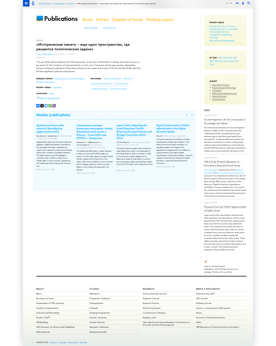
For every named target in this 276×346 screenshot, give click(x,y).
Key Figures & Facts (45, 298)
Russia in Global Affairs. (45, 54)
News (207, 110)
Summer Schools (97, 322)
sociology (214, 37)
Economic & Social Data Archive (210, 317)
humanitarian (232, 29)
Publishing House (203, 303)
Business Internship (98, 331)
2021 (221, 61)
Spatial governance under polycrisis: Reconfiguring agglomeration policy (50, 128)
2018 (236, 61)
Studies (94, 289)
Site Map (83, 342)
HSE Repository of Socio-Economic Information (217, 327)
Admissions (94, 293)
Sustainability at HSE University (50, 303)
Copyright (62, 342)
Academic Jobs (149, 317)
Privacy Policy (73, 342)
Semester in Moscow (99, 327)
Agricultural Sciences (220, 84)
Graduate (94, 308)
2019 (231, 61)
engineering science (218, 29)
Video (198, 322)
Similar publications (53, 114)
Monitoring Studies (151, 308)
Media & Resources (208, 289)
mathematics (227, 34)
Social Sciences (218, 99)
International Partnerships (47, 312)
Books (88, 19)
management (215, 34)
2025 (230, 57)
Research (149, 289)
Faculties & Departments (47, 308)
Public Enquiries (43, 331)
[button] (107, 119)
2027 (220, 57)
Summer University (98, 317)
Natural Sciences (219, 96)
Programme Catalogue (100, 298)
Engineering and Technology (224, 87)
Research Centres (151, 298)
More (212, 64)
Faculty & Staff (43, 317)
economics (231, 26)
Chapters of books (127, 19)
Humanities (217, 90)
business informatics (218, 26)
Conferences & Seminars (154, 312)
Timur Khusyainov (211, 169)
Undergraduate (96, 303)
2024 (235, 57)
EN (231, 3)
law (227, 31)
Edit (245, 342)
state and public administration (222, 40)
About (40, 289)
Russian (51, 93)
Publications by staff (205, 293)
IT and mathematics (218, 31)
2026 (225, 57)
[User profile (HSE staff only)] (243, 3)
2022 (216, 61)
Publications (60, 18)
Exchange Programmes (100, 312)
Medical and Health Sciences (224, 93)
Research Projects (151, 303)
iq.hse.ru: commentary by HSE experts (213, 308)
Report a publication (91, 28)
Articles (102, 19)
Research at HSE (109, 28)
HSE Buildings (42, 322)
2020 (226, 61)
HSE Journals (202, 298)
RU (228, 3)
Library (199, 312)
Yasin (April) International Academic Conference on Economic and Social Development (166, 323)
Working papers (160, 19)
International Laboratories (154, 293)
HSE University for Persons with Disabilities (55, 327)
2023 (212, 61)
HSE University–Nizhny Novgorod (229, 172)
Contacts (53, 342)
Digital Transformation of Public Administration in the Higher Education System (172, 128)
